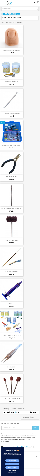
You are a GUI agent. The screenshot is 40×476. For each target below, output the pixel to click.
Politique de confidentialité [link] (12, 471)
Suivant (34, 412)
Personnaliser (12, 467)
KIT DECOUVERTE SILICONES (12, 335)
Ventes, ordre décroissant (20, 18)
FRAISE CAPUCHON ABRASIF (11, 399)
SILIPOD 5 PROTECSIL (11, 82)
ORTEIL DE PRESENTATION (11, 50)
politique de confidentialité (19, 447)
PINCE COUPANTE (11, 177)
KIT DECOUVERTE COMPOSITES (11, 145)
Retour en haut (30, 417)
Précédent (8, 412)
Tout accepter (12, 460)
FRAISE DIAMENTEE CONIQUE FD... (11, 208)
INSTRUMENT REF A (11, 272)
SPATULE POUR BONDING (12, 113)
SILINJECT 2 (11, 303)
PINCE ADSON (11, 367)
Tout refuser (12, 464)
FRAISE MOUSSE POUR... (11, 240)
